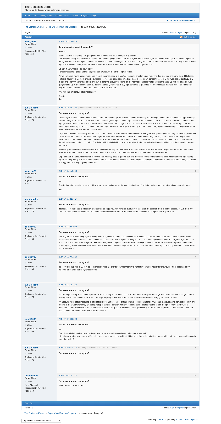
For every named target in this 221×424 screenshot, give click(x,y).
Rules (67, 15)
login (172, 32)
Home (27, 15)
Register (85, 15)
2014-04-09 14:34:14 (68, 285)
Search (75, 15)
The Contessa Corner (38, 6)
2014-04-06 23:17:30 (68, 108)
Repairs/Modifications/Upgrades (62, 27)
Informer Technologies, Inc (187, 419)
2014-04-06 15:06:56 (68, 41)
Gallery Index (46, 15)
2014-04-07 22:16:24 (68, 199)
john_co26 (30, 41)
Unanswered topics (187, 20)
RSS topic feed (190, 37)
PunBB (160, 419)
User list (58, 15)
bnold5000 (30, 226)
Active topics (172, 20)
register (180, 32)
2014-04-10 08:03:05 (68, 319)
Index (35, 15)
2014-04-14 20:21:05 (68, 375)
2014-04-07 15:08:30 (68, 171)
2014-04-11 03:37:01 (68, 347)
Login (93, 15)
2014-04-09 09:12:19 (68, 257)
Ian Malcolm (31, 107)
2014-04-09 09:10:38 (68, 227)
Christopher (31, 375)
